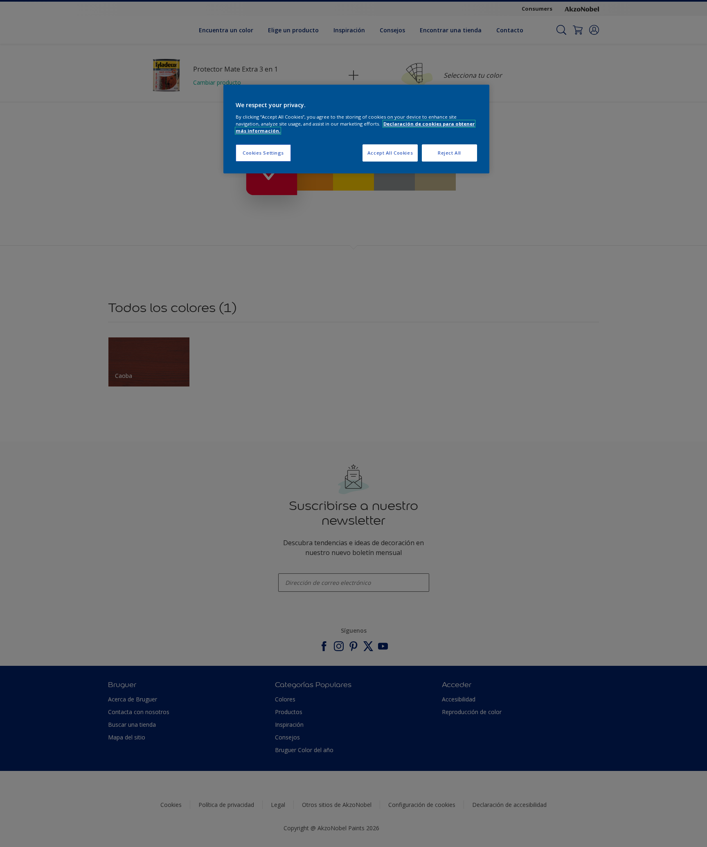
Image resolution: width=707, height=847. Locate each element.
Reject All (449, 153)
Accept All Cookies (390, 153)
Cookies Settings (263, 153)
